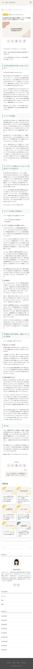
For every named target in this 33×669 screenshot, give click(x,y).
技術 (2, 604)
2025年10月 (4, 641)
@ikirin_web (19, 49)
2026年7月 (4, 620)
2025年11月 (4, 637)
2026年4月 (4, 628)
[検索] (29, 547)
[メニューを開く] (30, 2)
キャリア (6, 14)
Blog (14, 662)
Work (18, 662)
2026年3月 (4, 633)
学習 (2, 600)
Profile (9, 662)
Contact (23, 662)
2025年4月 (4, 645)
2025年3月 (4, 650)
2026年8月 (4, 616)
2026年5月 (4, 624)
